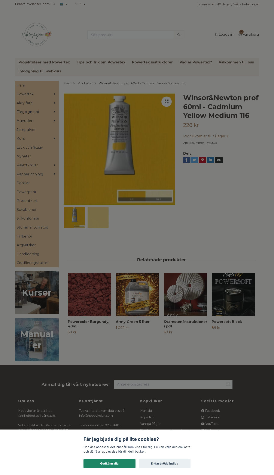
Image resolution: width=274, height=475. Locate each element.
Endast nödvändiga (164, 463)
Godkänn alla (109, 463)
